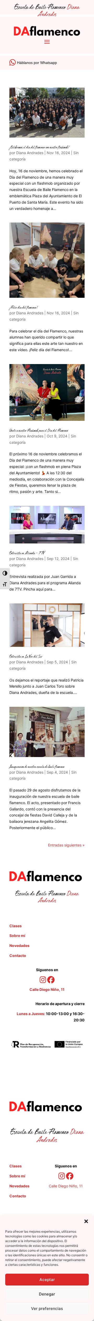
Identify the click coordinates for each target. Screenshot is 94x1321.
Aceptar (47, 1279)
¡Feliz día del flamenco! (23, 308)
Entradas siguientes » (66, 845)
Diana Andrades (29, 152)
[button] (86, 1221)
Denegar (47, 1294)
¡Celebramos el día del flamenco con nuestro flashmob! (39, 147)
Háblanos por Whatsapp (37, 62)
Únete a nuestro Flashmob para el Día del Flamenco (38, 431)
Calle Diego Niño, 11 (66, 1186)
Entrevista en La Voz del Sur (25, 657)
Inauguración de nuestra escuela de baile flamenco (36, 767)
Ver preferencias (47, 1308)
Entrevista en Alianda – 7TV (26, 553)
